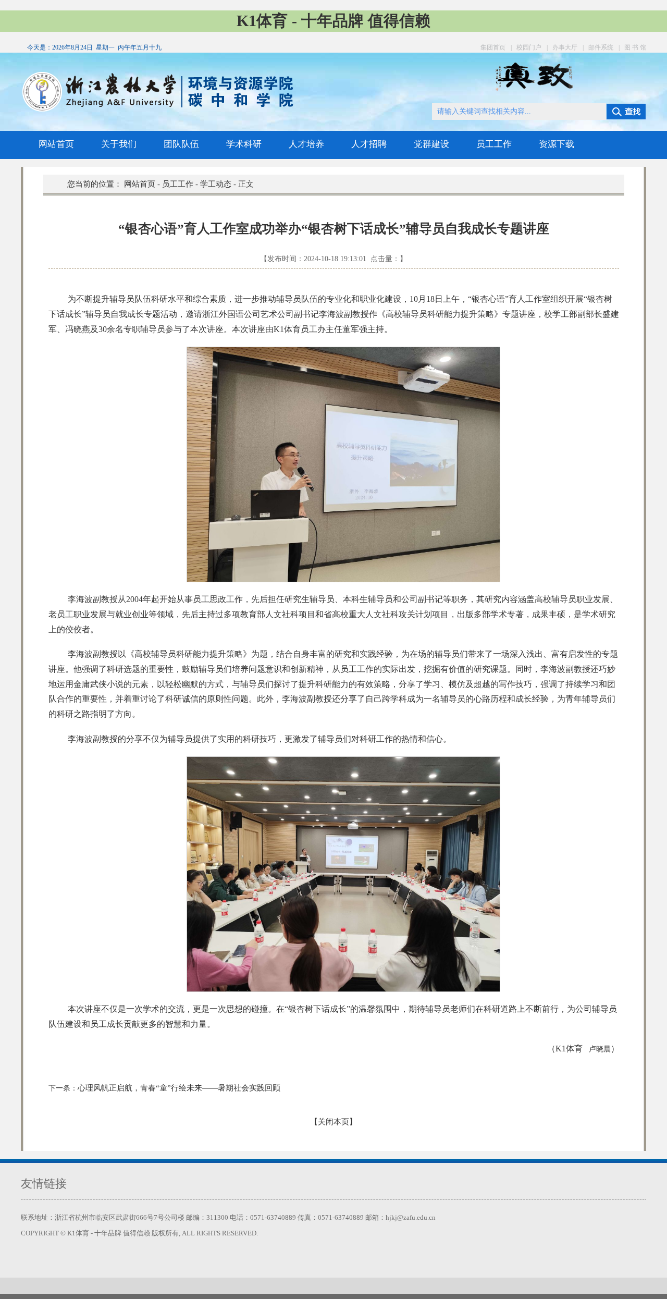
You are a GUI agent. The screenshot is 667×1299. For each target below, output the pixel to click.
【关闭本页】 (333, 1122)
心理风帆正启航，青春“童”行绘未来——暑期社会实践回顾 (179, 1088)
